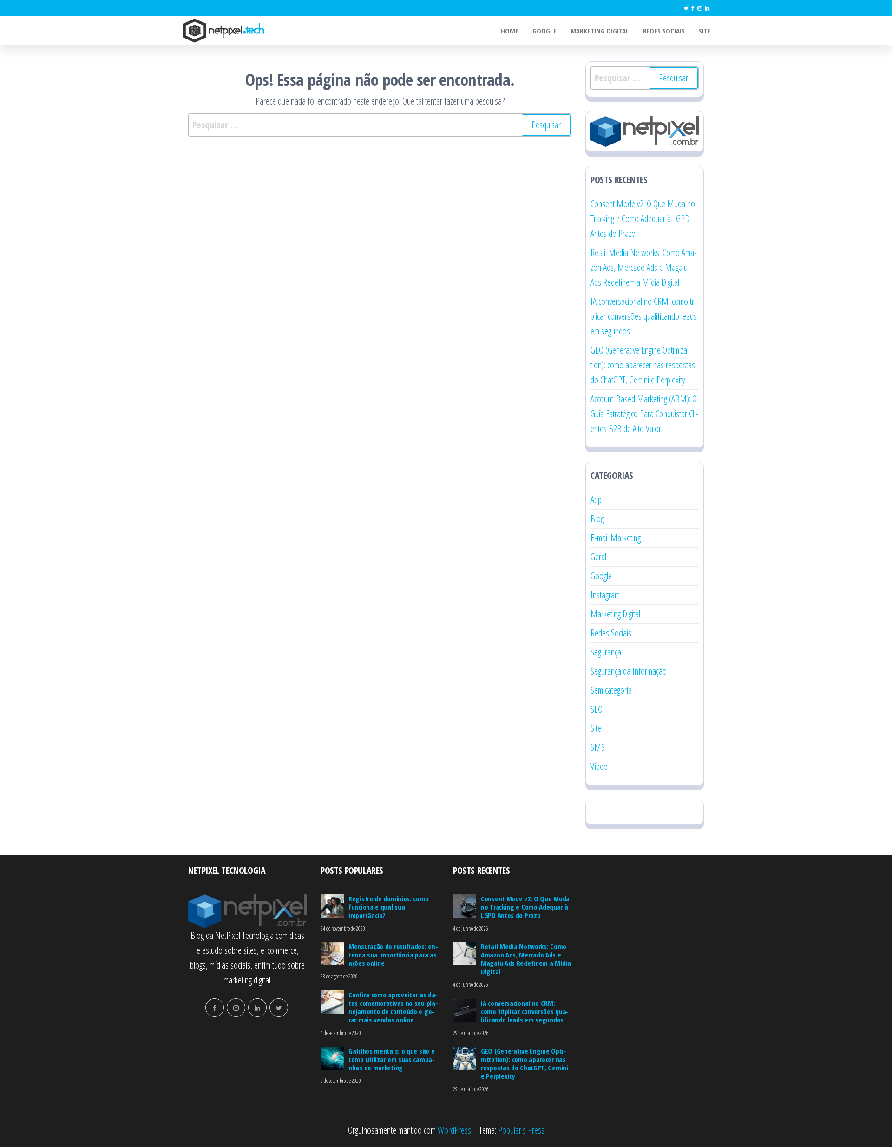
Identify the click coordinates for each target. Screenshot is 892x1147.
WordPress (454, 1130)
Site (705, 30)
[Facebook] (693, 8)
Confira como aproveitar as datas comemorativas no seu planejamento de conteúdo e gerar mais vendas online (393, 1007)
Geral (598, 557)
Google (544, 30)
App (596, 499)
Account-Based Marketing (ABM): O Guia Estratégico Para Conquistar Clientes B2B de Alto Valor (644, 414)
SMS (597, 747)
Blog (597, 518)
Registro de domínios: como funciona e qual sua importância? (388, 907)
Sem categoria (611, 690)
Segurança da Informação (628, 671)
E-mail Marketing (615, 537)
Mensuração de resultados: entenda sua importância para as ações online (393, 955)
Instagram (605, 595)
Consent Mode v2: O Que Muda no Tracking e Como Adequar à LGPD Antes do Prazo (642, 218)
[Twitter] (686, 8)
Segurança (605, 652)
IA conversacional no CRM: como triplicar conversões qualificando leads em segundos (644, 316)
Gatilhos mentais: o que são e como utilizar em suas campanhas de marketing (391, 1059)
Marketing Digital (600, 30)
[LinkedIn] (707, 8)
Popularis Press (521, 1130)
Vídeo (599, 766)
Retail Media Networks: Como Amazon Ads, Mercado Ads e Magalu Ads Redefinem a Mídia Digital (643, 267)
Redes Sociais (664, 30)
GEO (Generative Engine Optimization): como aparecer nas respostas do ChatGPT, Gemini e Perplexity (642, 365)
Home (509, 30)
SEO (596, 709)
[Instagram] (699, 8)
